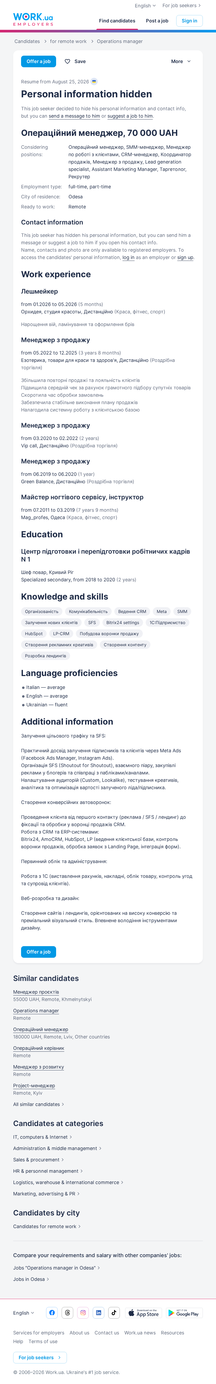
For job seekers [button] (36, 1357)
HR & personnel (45, 1171)
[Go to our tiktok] (114, 1313)
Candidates (44, 1226)
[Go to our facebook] (52, 1313)
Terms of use (42, 1341)
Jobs (29, 1279)
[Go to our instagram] (83, 1313)
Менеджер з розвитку (38, 1067)
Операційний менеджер (40, 1029)
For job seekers (180, 5)
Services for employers (38, 1332)
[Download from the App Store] (143, 1313)
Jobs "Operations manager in (54, 1268)
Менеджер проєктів (36, 992)
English (21, 1313)
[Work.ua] (33, 19)
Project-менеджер (34, 1085)
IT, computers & (40, 1137)
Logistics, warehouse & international (66, 1182)
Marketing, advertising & (44, 1193)
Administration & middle (55, 1148)
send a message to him (74, 116)
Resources (172, 1332)
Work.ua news (140, 1332)
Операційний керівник (38, 1048)
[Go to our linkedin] (98, 1313)
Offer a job (39, 61)
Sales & (36, 1159)
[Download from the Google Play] (184, 1313)
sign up (185, 257)
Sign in (189, 20)
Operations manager (36, 1010)
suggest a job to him (130, 116)
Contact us (107, 1332)
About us (79, 1332)
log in (128, 257)
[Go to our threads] (67, 1313)
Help (18, 1341)
